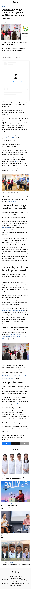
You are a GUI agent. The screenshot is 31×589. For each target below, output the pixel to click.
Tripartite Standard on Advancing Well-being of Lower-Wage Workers (14, 337)
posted (17, 161)
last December (12, 201)
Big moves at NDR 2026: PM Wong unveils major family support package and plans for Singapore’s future (14, 507)
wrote (18, 258)
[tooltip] (6, 443)
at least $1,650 (9, 138)
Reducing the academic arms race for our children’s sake (15, 536)
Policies (4, 6)
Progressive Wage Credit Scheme (13, 310)
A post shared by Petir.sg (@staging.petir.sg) (15, 98)
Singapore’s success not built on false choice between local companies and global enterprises (15, 565)
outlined (15, 404)
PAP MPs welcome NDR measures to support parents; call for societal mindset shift (13, 477)
